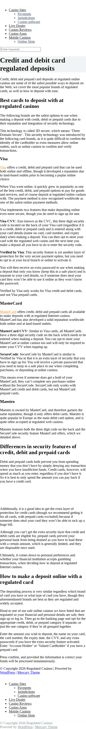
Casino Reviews (20, 30)
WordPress (7, 672)
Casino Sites (17, 10)
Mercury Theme (28, 672)
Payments (24, 14)
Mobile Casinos (20, 37)
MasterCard (8, 312)
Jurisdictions (26, 18)
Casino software (29, 22)
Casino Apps (18, 33)
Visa (3, 167)
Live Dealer (17, 26)
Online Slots (26, 41)
